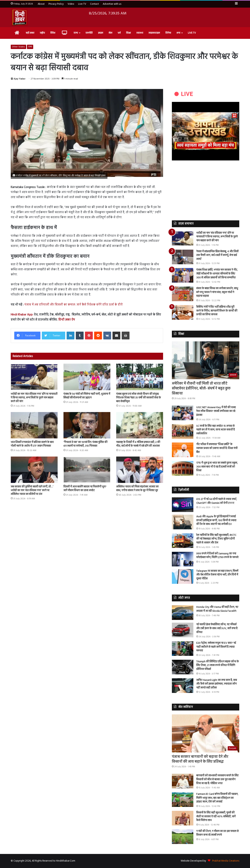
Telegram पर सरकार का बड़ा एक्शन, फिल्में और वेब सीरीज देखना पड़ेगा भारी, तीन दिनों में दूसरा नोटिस (217, 575)
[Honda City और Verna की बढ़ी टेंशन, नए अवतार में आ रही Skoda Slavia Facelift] (182, 612)
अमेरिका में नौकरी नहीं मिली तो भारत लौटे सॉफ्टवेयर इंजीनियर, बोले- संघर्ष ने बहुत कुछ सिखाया (201, 388)
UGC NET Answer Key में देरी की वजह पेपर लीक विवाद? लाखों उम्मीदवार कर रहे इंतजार (216, 411)
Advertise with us (112, 4)
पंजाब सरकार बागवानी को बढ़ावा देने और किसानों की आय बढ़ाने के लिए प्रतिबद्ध (200, 759)
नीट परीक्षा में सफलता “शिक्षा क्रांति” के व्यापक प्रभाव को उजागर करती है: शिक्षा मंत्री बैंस (217, 448)
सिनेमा (168, 33)
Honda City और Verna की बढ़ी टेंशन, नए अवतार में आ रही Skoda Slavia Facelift (217, 609)
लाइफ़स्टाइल (154, 33)
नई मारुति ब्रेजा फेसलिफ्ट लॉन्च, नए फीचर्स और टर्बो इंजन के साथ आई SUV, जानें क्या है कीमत (217, 628)
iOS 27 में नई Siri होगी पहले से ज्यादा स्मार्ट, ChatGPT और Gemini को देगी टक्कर (216, 501)
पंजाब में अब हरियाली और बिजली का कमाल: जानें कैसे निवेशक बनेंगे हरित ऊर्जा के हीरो (73, 304)
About (41, 4)
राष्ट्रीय (42, 33)
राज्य (76, 33)
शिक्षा (128, 33)
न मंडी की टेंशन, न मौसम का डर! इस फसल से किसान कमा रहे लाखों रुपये (217, 833)
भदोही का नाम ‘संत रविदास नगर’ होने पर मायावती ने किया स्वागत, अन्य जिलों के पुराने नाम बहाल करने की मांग (34, 398)
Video (71, 4)
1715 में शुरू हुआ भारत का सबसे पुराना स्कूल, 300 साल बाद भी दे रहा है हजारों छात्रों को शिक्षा (217, 467)
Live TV (82, 4)
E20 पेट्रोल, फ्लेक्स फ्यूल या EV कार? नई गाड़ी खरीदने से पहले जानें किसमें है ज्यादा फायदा (216, 647)
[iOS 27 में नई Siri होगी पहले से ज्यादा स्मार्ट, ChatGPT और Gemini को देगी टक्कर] (182, 504)
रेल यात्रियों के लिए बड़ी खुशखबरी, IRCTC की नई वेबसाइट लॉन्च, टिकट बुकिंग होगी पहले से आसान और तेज (216, 539)
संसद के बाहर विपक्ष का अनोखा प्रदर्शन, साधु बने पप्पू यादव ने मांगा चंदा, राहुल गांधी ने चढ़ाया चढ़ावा (217, 292)
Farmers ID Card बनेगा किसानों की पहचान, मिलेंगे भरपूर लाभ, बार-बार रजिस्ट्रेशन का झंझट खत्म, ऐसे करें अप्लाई (217, 798)
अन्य (178, 33)
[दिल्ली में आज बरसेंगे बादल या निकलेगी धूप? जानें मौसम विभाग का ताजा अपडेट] (86, 470)
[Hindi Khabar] (19, 17)
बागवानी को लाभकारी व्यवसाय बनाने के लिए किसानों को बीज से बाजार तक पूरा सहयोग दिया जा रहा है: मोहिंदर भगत (217, 779)
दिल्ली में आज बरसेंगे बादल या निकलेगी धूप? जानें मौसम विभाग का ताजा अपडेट (84, 488)
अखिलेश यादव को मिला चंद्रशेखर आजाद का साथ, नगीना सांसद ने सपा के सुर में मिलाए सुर (137, 488)
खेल (110, 33)
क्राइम (100, 33)
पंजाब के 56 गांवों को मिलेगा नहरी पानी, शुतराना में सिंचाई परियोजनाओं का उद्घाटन (86, 396)
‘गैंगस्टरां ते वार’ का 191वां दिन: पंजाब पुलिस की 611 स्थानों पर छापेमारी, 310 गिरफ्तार (85, 444)
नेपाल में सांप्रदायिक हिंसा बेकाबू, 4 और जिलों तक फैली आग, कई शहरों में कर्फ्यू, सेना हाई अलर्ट (217, 255)
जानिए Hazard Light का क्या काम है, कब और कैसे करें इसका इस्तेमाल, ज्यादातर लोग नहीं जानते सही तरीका (216, 684)
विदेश (52, 33)
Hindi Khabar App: (22, 314)
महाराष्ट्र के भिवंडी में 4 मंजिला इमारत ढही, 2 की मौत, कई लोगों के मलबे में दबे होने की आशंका (138, 444)
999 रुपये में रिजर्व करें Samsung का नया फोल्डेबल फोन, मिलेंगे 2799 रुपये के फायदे (217, 555)
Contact (94, 4)
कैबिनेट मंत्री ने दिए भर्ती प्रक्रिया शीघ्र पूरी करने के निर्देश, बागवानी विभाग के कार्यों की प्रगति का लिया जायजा (216, 311)
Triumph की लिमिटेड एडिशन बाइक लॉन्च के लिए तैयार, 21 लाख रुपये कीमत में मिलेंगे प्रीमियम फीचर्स (217, 665)
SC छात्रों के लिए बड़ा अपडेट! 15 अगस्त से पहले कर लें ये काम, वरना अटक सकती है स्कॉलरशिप (215, 430)
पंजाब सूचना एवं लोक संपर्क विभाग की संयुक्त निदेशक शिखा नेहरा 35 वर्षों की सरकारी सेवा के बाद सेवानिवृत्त (138, 398)
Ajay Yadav (19, 79)
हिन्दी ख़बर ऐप (66, 319)
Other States (18, 47)
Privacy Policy (56, 4)
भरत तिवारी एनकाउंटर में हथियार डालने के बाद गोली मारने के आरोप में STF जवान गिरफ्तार (32, 444)
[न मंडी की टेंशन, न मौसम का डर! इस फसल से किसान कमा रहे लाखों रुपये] (182, 836)
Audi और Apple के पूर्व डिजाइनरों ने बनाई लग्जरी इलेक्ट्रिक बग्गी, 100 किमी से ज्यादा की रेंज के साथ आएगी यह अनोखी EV (216, 520)
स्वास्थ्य (139, 33)
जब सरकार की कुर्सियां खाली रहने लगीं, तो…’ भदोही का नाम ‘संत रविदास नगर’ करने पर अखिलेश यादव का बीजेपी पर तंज (32, 490)
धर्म (119, 33)
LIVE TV (192, 33)
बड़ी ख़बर (30, 33)
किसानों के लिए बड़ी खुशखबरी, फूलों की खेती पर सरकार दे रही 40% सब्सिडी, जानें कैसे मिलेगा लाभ (216, 816)
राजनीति (89, 33)
